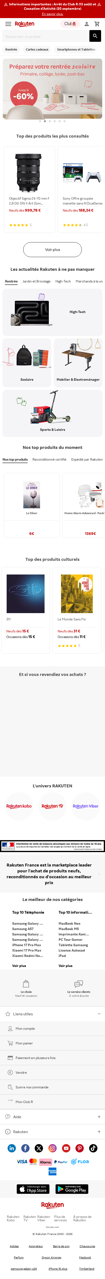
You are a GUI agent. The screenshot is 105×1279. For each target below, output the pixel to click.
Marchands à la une (90, 281)
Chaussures (87, 1246)
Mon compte (25, 1028)
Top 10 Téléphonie (28, 912)
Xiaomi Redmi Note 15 (29, 956)
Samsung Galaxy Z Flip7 (29, 934)
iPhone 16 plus (58, 1268)
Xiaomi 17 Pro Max (26, 950)
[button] (52, 9)
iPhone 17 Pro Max (26, 945)
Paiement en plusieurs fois (35, 1058)
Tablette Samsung (73, 945)
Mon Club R (24, 1102)
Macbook (85, 1257)
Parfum (19, 1257)
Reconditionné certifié (49, 459)
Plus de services (60, 1218)
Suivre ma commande (32, 1087)
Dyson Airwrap (51, 1257)
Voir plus (52, 249)
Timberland (86, 1268)
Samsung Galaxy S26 (28, 923)
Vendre (21, 1072)
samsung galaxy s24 (24, 1268)
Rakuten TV (29, 1218)
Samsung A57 (22, 929)
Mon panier (24, 1043)
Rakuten (20, 1131)
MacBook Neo (69, 923)
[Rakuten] (23, 24)
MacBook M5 (69, 929)
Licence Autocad (72, 950)
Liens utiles (23, 1013)
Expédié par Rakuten (87, 459)
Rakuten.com (52, 1227)
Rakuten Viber (43, 1218)
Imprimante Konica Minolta (76, 934)
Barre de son (61, 1246)
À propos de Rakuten (82, 1218)
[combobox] (46, 36)
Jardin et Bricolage (36, 281)
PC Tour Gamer (71, 939)
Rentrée (11, 281)
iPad (62, 956)
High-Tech (63, 281)
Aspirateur (36, 1246)
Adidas (14, 1246)
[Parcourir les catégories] (8, 24)
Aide (17, 1116)
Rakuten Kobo (13, 1218)
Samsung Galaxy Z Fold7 (29, 939)
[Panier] (97, 24)
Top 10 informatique (76, 912)
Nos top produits (15, 459)
